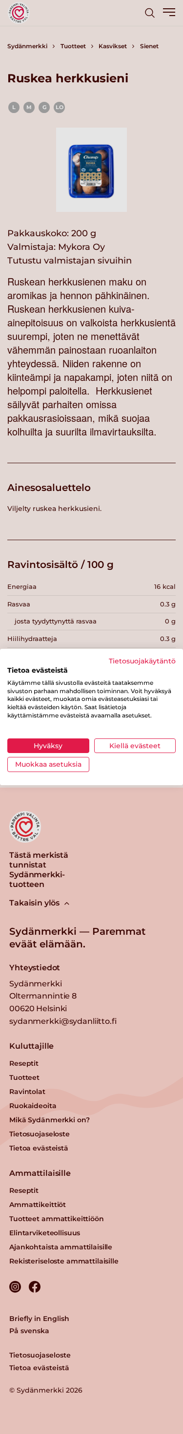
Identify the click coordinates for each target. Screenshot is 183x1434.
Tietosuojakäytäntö (142, 661)
